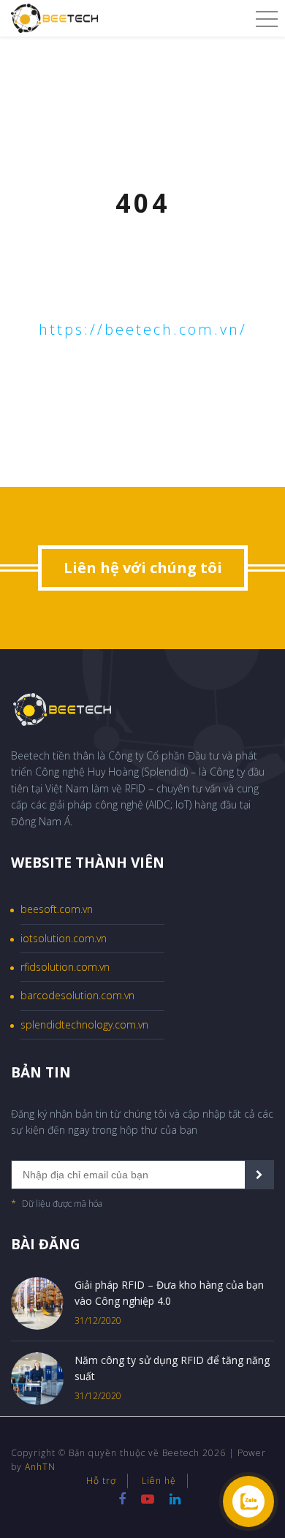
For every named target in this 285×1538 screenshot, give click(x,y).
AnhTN (40, 1467)
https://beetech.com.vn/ (143, 329)
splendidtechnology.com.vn (84, 1024)
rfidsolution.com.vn (65, 967)
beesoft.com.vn (56, 909)
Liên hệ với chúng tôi (143, 567)
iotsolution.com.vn (63, 938)
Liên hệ (159, 1480)
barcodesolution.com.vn (77, 995)
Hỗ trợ (101, 1480)
